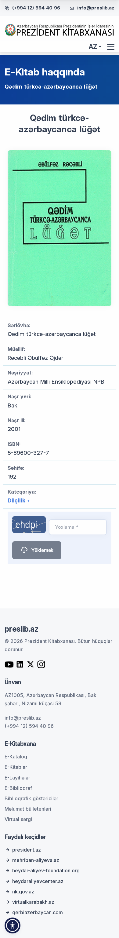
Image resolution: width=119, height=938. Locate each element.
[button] (12, 925)
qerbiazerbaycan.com (37, 912)
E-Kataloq (16, 757)
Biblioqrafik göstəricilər (31, 798)
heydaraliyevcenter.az (37, 881)
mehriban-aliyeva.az (35, 860)
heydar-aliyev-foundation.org (46, 870)
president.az (26, 850)
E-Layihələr (17, 778)
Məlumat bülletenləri (28, 809)
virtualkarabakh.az (33, 902)
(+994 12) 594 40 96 (36, 8)
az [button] (93, 46)
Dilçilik (16, 500)
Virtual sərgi (18, 819)
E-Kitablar (16, 767)
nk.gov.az (23, 892)
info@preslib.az (95, 8)
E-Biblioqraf (18, 788)
